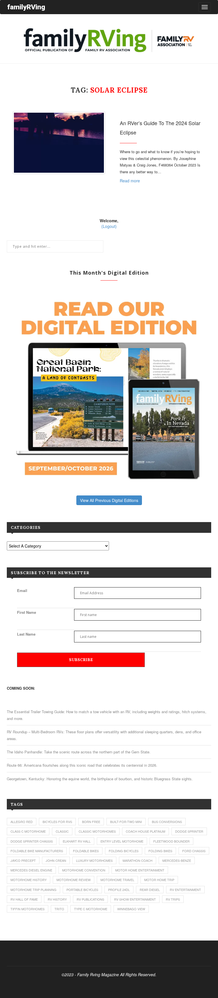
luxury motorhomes (94, 860)
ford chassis (194, 851)
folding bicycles (124, 851)
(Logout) (109, 226)
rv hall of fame (24, 899)
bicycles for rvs (57, 821)
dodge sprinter (189, 831)
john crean (56, 860)
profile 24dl (119, 889)
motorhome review (73, 879)
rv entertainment (185, 889)
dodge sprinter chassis (32, 841)
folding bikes (160, 851)
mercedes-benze (176, 860)
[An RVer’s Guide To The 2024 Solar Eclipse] (59, 142)
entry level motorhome (121, 841)
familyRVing (26, 7)
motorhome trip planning (33, 889)
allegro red (22, 821)
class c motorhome (28, 831)
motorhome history (29, 879)
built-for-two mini (126, 821)
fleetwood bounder (171, 841)
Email (22, 590)
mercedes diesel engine (31, 870)
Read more (130, 180)
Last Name (26, 634)
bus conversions (167, 821)
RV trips (173, 899)
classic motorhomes (97, 831)
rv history (57, 899)
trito (59, 909)
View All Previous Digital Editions (109, 500)
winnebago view (131, 909)
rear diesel (150, 889)
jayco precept (23, 860)
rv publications (90, 899)
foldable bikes (86, 851)
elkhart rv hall (77, 841)
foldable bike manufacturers (37, 851)
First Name (26, 612)
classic (62, 831)
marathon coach (137, 860)
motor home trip (159, 879)
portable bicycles (82, 889)
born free (91, 821)
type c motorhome (90, 909)
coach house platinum (145, 831)
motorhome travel (117, 879)
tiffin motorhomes (28, 909)
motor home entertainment (139, 870)
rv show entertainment (135, 899)
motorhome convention (83, 870)
